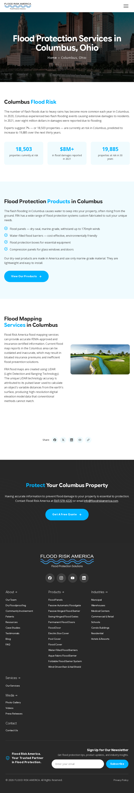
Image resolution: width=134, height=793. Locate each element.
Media (10, 695)
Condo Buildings (100, 627)
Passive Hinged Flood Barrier (64, 611)
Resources (12, 622)
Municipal (96, 599)
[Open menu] (126, 6)
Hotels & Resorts (100, 638)
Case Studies (13, 627)
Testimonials (12, 633)
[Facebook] (50, 578)
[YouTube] (72, 578)
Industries (97, 592)
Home (52, 58)
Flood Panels (55, 599)
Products (54, 592)
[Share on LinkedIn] (71, 440)
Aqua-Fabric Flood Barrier (62, 655)
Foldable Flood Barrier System (65, 661)
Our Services (13, 685)
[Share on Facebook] (55, 440)
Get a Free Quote (64, 514)
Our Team (11, 599)
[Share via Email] (80, 440)
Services (11, 678)
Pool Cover (54, 638)
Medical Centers (100, 611)
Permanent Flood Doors (61, 622)
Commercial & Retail (102, 616)
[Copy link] (88, 440)
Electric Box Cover (58, 633)
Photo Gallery (13, 702)
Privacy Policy (121, 780)
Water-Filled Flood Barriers (63, 650)
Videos (9, 708)
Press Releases (14, 713)
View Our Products (24, 276)
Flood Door (54, 627)
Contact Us (12, 730)
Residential (97, 633)
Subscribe (117, 763)
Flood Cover (55, 644)
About (10, 592)
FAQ (8, 644)
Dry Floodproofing (16, 605)
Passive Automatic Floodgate (64, 605)
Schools (95, 622)
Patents (10, 616)
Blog (8, 638)
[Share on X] (63, 440)
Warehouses (98, 605)
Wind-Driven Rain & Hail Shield (64, 666)
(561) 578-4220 (63, 501)
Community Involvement (19, 611)
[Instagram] (61, 578)
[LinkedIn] (84, 578)
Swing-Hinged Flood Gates (63, 616)
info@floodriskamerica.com (101, 501)
